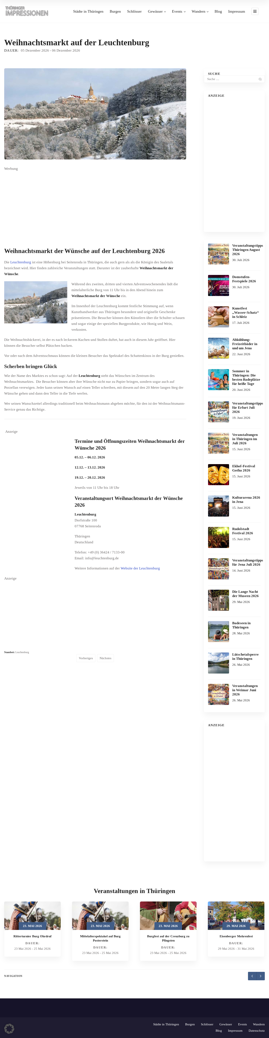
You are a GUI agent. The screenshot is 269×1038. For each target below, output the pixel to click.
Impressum (236, 11)
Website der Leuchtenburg (140, 568)
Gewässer (155, 11)
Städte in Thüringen (88, 11)
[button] (9, 1028)
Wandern (198, 11)
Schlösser (134, 11)
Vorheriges (86, 658)
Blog (218, 11)
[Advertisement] (95, 207)
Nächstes (105, 658)
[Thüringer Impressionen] (28, 11)
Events (177, 11)
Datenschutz (257, 1030)
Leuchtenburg (20, 262)
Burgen (115, 11)
